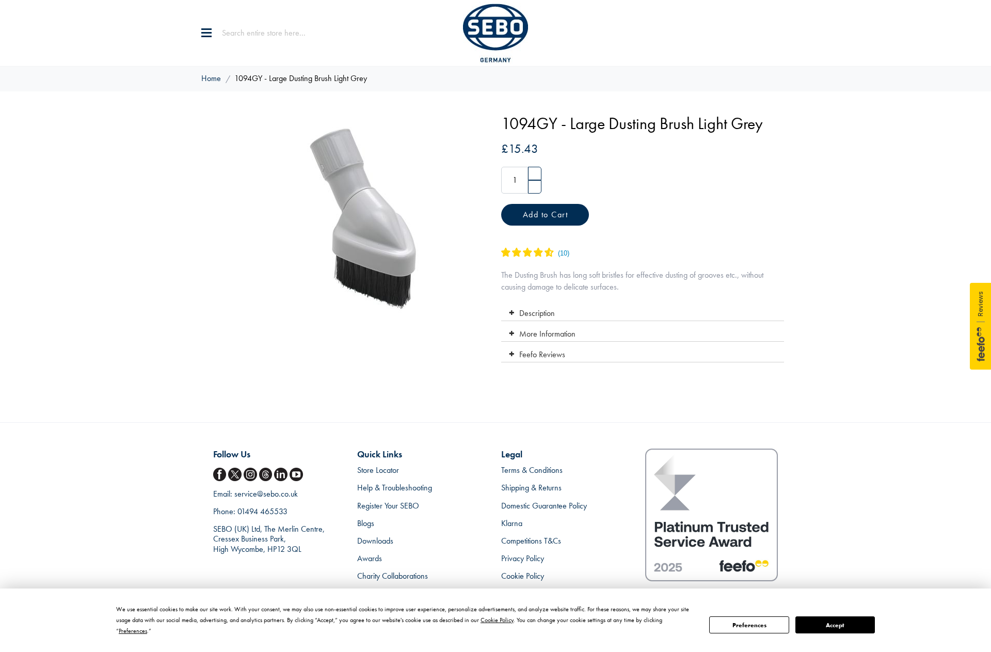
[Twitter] (236, 474)
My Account (761, 33)
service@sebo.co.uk (266, 493)
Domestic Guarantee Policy (544, 505)
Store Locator (378, 470)
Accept (835, 625)
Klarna (511, 523)
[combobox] (286, 33)
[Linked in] (282, 474)
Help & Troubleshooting (394, 487)
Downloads (375, 540)
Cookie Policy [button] (497, 620)
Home (211, 78)
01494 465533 (262, 511)
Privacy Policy (522, 558)
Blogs (365, 523)
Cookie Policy (522, 575)
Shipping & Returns (531, 487)
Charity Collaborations (392, 575)
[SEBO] (495, 33)
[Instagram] (251, 474)
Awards (369, 558)
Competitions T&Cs (531, 540)
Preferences (749, 625)
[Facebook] (221, 474)
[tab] (642, 310)
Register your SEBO (388, 505)
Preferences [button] (133, 631)
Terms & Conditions (532, 470)
